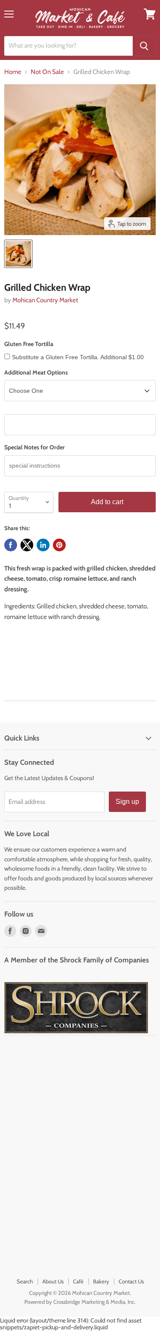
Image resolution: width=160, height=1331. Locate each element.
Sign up (127, 801)
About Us (53, 1281)
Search (25, 1281)
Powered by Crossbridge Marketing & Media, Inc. (80, 1301)
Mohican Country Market (45, 300)
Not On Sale (47, 72)
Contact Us (131, 1281)
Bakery (101, 1281)
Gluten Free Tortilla (28, 344)
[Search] (144, 46)
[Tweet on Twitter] (26, 545)
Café (78, 1281)
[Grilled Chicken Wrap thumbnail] (18, 253)
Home (12, 72)
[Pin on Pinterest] (59, 545)
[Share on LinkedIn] (43, 545)
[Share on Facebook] (10, 545)
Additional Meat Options (36, 372)
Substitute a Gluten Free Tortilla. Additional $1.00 (78, 357)
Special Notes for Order (34, 447)
